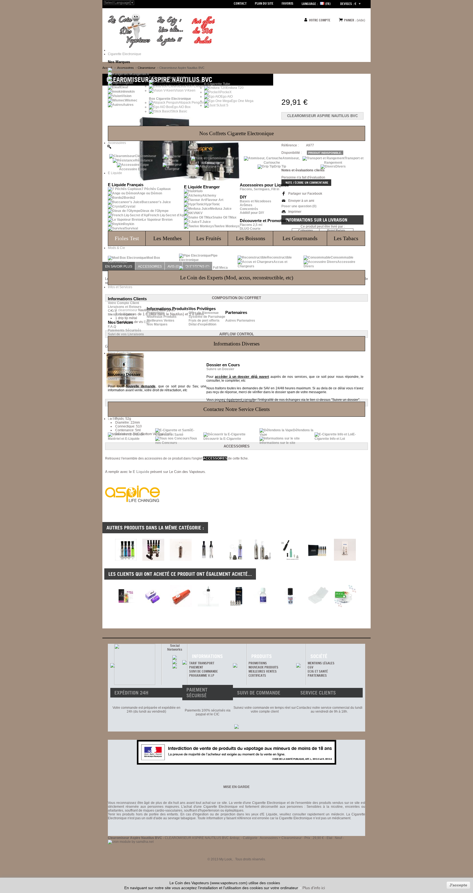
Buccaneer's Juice (156, 202)
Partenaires (317, 675)
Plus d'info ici (313, 888)
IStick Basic (178, 111)
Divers (340, 166)
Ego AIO (227, 96)
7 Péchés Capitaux (156, 189)
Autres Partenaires (240, 320)
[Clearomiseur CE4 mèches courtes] (126, 560)
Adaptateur (225, 166)
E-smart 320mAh (190, 82)
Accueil (107, 67)
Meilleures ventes (263, 671)
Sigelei (128, 83)
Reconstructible (279, 257)
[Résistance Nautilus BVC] (236, 596)
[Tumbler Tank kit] (345, 560)
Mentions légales (121, 314)
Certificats (257, 675)
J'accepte (458, 885)
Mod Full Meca (217, 268)
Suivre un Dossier (220, 369)
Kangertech (140, 74)
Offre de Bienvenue (204, 313)
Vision (126, 96)
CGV (310, 667)
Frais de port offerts (204, 320)
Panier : (350, 20)
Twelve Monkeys (227, 226)
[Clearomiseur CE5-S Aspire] (290, 560)
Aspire (128, 70)
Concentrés (249, 209)
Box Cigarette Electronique (170, 99)
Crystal (129, 206)
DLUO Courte (250, 229)
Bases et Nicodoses (255, 201)
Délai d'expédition (202, 324)
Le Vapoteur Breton (157, 220)
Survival (131, 228)
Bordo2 (129, 198)
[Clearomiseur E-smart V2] (317, 560)
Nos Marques (157, 324)
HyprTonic (212, 204)
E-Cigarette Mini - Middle (168, 78)
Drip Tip (280, 166)
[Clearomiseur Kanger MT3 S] (263, 560)
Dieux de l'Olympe (154, 211)
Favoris (287, 3)
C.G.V (112, 311)
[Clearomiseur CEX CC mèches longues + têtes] (153, 560)
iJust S (223, 105)
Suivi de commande (203, 671)
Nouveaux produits (263, 667)
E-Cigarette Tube (217, 84)
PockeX (226, 92)
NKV (199, 213)
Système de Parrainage (207, 317)
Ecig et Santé (318, 671)
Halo (199, 191)
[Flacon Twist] (208, 596)
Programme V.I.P (201, 675)
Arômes (246, 205)
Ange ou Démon (149, 193)
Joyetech (134, 78)
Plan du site (264, 3)
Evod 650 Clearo (191, 86)
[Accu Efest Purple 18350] (154, 596)
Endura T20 (235, 88)
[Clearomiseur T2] (208, 560)
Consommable (342, 257)
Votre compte (319, 20)
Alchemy (209, 195)
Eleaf (124, 87)
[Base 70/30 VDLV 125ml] (263, 596)
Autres (128, 105)
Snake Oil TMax (224, 217)
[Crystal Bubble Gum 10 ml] (126, 596)
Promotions (156, 313)
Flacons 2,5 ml (251, 225)
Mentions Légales (321, 663)
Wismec (131, 100)
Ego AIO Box (181, 107)
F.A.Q (112, 326)
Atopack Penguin (191, 102)
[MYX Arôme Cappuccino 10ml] (345, 596)
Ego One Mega (242, 101)
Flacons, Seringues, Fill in (259, 189)
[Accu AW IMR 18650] (181, 596)
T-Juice (205, 222)
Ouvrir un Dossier (121, 379)
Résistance (144, 160)
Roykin (128, 224)
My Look (225, 859)
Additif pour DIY (252, 213)
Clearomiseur (145, 156)
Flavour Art (214, 200)
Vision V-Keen (184, 90)
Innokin (129, 91)
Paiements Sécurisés (124, 330)
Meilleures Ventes (160, 320)
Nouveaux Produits (162, 317)
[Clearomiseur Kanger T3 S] (235, 560)
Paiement (196, 667)
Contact (240, 3)
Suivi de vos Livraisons (126, 334)
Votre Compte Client (123, 303)
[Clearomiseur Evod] (181, 560)
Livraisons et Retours (125, 307)
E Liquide (141, 472)
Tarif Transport (201, 663)
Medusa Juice (221, 209)
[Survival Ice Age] (290, 596)
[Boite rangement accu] (318, 596)
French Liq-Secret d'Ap (166, 215)
